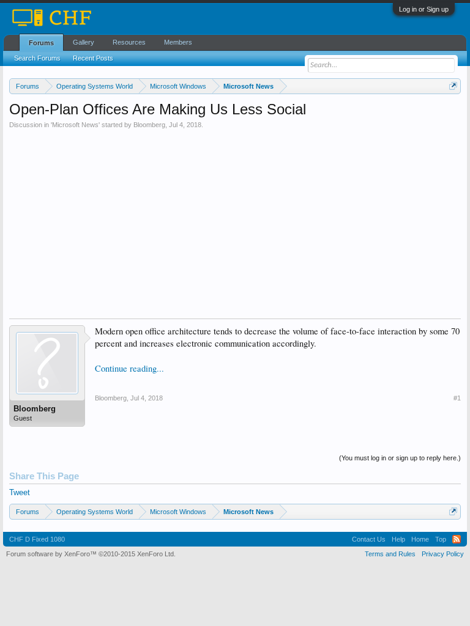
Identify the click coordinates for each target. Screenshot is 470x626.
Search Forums (37, 58)
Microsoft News (75, 124)
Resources (129, 42)
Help (398, 539)
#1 (457, 398)
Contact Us (369, 539)
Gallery (83, 42)
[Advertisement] (235, 220)
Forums (41, 42)
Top (440, 539)
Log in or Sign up (424, 9)
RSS (456, 539)
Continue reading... (129, 368)
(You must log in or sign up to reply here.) (400, 458)
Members (178, 42)
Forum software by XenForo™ (91, 554)
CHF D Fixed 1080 (37, 539)
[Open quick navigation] (453, 86)
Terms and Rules (390, 554)
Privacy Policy (443, 554)
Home (420, 539)
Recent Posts (93, 58)
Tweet (19, 492)
